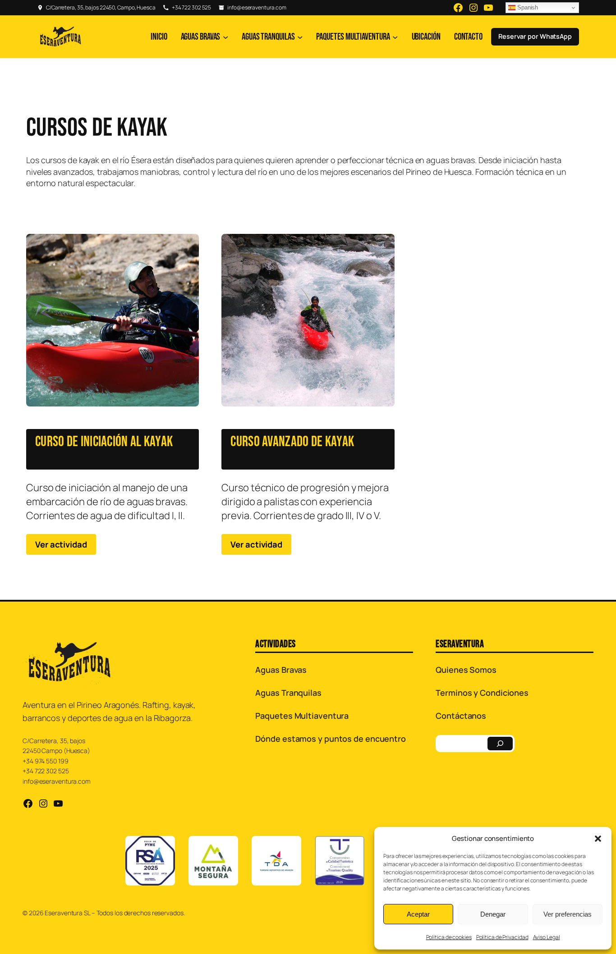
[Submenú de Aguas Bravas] (225, 36)
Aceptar (418, 914)
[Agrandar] (163, 847)
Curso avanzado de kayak (292, 442)
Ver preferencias (567, 914)
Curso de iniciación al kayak (104, 442)
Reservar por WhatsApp (535, 36)
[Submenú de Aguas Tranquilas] (300, 36)
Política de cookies (449, 937)
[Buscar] (500, 743)
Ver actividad (61, 544)
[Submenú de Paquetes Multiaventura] (395, 36)
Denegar (493, 914)
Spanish (526, 7)
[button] (597, 838)
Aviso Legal (546, 937)
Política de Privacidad (502, 937)
